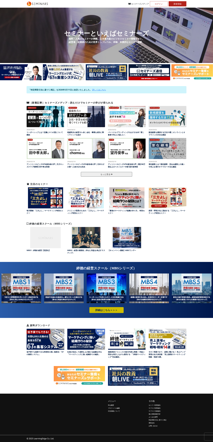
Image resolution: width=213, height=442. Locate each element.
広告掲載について (114, 411)
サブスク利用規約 (154, 408)
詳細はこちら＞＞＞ (106, 310)
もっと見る (105, 174)
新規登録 (177, 3)
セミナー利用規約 (154, 405)
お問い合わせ (153, 426)
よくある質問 (153, 417)
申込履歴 (111, 405)
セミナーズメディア (140, 3)
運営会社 (152, 423)
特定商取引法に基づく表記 (157, 420)
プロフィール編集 (114, 408)
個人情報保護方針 (154, 414)
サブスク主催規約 (154, 411)
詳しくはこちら (99, 89)
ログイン (159, 3)
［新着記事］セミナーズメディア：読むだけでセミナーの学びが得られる (71, 102)
